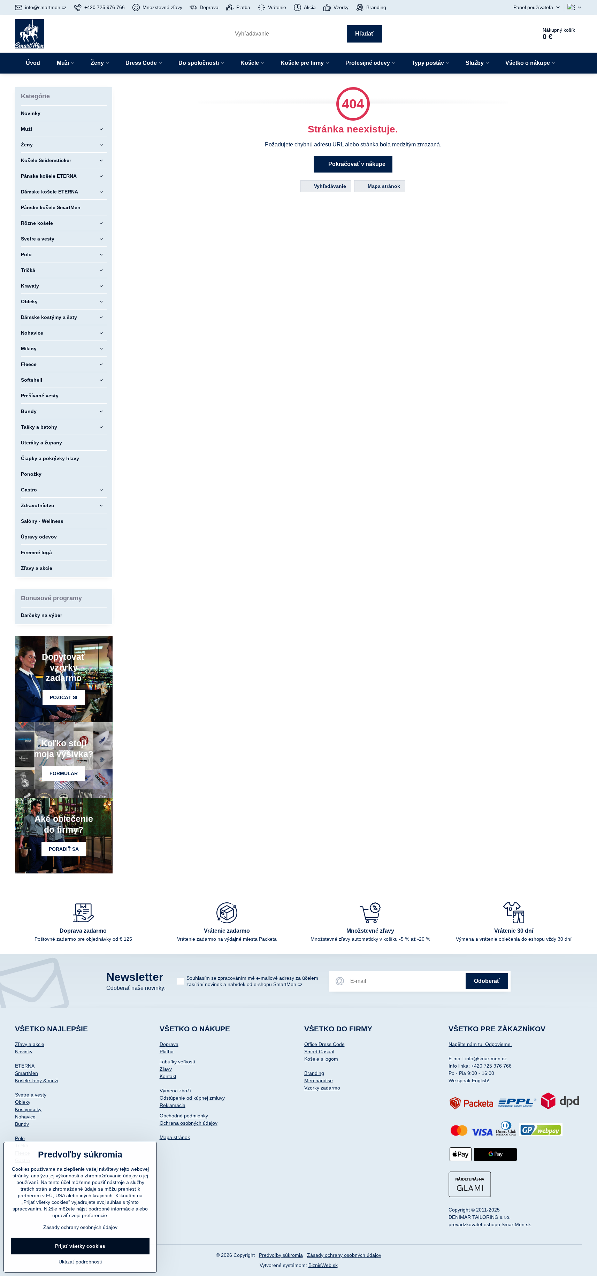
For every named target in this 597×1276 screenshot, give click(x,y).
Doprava (169, 1044)
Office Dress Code (324, 1044)
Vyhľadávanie (329, 186)
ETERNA (25, 1066)
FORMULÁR (63, 773)
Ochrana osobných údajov (188, 1123)
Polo (20, 1138)
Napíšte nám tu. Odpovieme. (480, 1044)
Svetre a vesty (30, 1095)
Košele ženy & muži (36, 1080)
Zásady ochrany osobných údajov (344, 1255)
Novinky (23, 1051)
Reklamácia (172, 1105)
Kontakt (168, 1076)
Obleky (22, 1102)
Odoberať (487, 981)
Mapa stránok (383, 186)
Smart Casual (319, 1051)
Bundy (22, 1124)
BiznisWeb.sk (323, 1265)
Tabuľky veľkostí (177, 1061)
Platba (167, 1051)
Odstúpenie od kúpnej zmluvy (192, 1098)
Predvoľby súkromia (281, 1255)
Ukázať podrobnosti (80, 1261)
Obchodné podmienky (184, 1115)
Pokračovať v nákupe (356, 164)
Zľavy (166, 1069)
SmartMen (26, 1073)
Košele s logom (321, 1059)
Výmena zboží (175, 1090)
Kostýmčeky (28, 1109)
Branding (314, 1073)
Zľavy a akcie (29, 1044)
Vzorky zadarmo (322, 1088)
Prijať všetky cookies (80, 1246)
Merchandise (318, 1080)
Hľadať (364, 34)
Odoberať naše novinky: (136, 988)
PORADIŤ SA (64, 849)
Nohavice (25, 1117)
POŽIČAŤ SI (63, 697)
